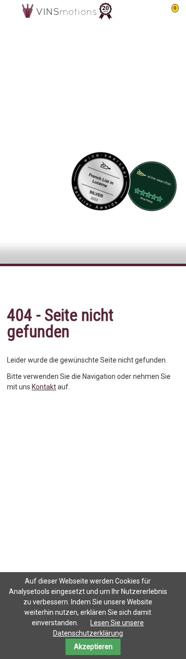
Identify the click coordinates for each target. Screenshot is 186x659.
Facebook (112, 284)
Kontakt (44, 387)
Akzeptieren (93, 647)
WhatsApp (171, 284)
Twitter (131, 284)
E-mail (151, 284)
